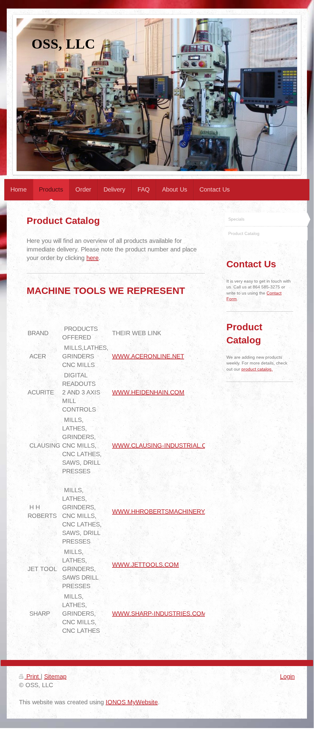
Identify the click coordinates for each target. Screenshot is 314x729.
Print (33, 676)
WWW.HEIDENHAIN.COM (148, 392)
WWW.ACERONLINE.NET (148, 356)
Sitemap (55, 676)
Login (287, 676)
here (92, 258)
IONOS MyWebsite (132, 702)
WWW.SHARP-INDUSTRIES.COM (159, 613)
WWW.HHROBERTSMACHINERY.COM (166, 511)
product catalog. (257, 369)
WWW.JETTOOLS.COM (145, 564)
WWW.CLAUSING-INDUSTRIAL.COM (164, 445)
